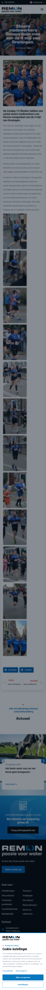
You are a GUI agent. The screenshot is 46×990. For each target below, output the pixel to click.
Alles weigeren (21, 971)
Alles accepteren (23, 977)
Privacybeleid (7, 971)
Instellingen (23, 984)
